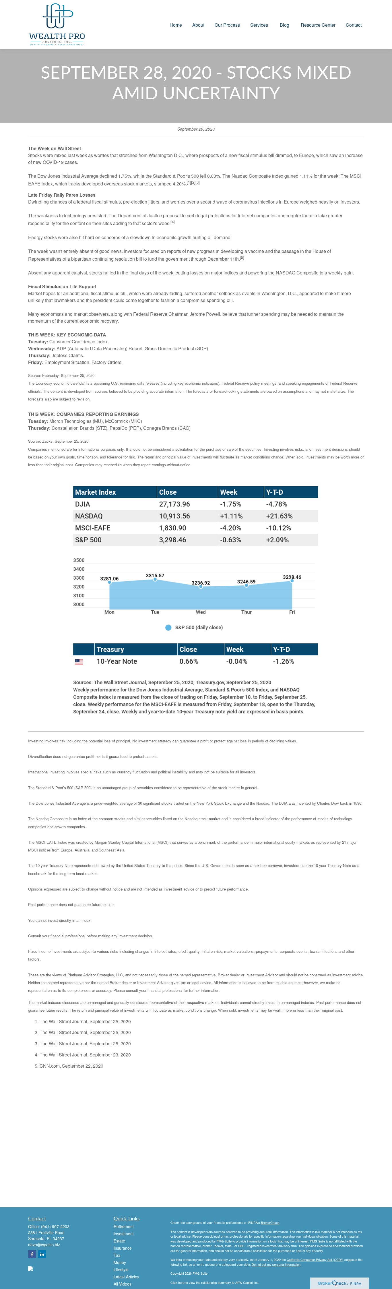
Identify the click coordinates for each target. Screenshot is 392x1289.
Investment (124, 1233)
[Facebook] (32, 1254)
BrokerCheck (270, 1222)
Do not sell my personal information (276, 1264)
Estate (119, 1241)
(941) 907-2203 (55, 1226)
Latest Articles (126, 1277)
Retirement (124, 1226)
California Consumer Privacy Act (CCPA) (315, 1259)
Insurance (123, 1248)
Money (120, 1262)
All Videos (122, 1284)
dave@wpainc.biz (44, 1244)
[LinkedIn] (42, 1254)
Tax (117, 1255)
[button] (175, 24)
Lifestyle (121, 1269)
